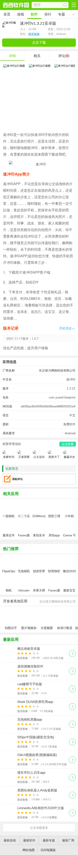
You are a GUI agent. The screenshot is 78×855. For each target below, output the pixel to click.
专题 (61, 14)
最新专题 (49, 840)
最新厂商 (68, 840)
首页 (6, 14)
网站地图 (29, 850)
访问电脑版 (48, 850)
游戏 (20, 14)
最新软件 (29, 840)
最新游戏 (10, 840)
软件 (34, 14)
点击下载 (39, 42)
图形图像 (34, 34)
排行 (47, 14)
